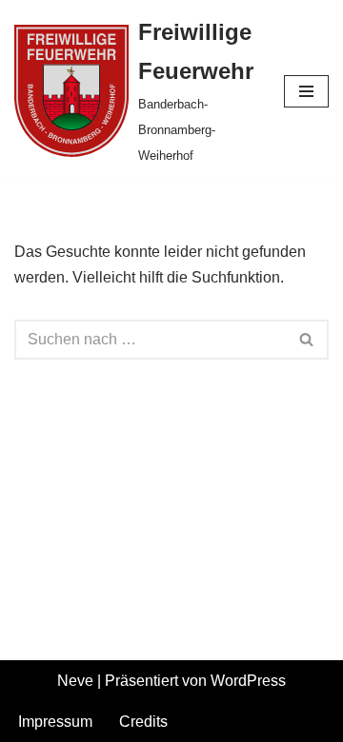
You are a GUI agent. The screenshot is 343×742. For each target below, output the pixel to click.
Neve (75, 681)
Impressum (55, 721)
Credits (143, 721)
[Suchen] (307, 340)
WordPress (248, 681)
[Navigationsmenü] (306, 91)
